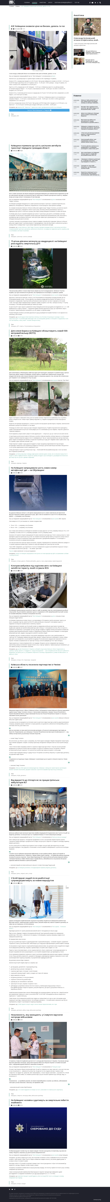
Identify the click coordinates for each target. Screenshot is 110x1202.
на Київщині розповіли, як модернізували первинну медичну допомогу (36, 867)
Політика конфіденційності (63, 2)
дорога (39, 561)
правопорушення (57, 561)
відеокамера (48, 561)
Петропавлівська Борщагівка (32, 326)
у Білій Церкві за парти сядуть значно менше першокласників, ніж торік (37, 1004)
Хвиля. (53, 76)
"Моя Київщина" (36, 518)
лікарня (23, 873)
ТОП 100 (77, 2)
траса (42, 561)
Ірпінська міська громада (59, 837)
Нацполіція (27, 660)
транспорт (20, 236)
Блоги (50, 2)
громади (29, 236)
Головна (27, 2)
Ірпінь (18, 873)
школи (25, 236)
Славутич (19, 1095)
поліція (19, 561)
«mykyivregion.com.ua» (73, 1193)
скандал (23, 1183)
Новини (34, 2)
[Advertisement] (39, 18)
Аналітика (43, 2)
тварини (24, 463)
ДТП (18, 326)
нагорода (25, 1095)
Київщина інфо (56, 1067)
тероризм (33, 660)
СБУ (22, 660)
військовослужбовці (35, 1010)
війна (24, 1010)
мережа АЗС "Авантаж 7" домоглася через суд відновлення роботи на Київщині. (40, 107)
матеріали (55, 380)
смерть (22, 326)
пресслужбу (55, 295)
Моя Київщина (37, 199)
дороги (23, 561)
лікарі (30, 873)
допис (53, 199)
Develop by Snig (97, 1199)
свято (27, 873)
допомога (23, 775)
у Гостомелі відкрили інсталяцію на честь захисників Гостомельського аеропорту (40, 1089)
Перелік (11, 551)
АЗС (18, 116)
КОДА (18, 775)
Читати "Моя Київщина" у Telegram (38, 110)
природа (19, 463)
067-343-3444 (53, 1198)
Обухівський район (31, 561)
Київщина (13, 116)
